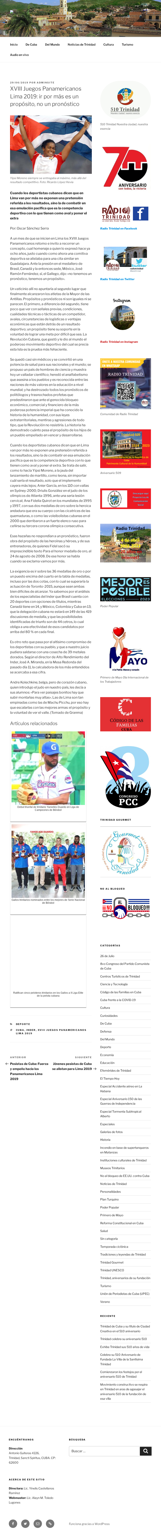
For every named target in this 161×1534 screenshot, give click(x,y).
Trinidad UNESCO (112, 1270)
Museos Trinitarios (112, 1168)
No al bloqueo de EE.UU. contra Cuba (124, 1176)
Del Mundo (52, 44)
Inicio (14, 44)
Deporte (23, 1024)
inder (31, 1030)
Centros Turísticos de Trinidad (120, 976)
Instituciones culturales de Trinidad (123, 1160)
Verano (105, 1301)
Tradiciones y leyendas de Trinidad (123, 1254)
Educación (107, 1062)
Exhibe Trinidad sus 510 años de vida (124, 1347)
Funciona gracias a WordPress (89, 1524)
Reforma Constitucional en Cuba (122, 1223)
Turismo (127, 44)
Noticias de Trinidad (81, 44)
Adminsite (46, 82)
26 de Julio (107, 956)
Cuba (20, 1030)
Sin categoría (109, 1238)
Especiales (107, 1124)
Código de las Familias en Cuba (120, 992)
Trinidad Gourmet (111, 1262)
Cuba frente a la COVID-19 (118, 1000)
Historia (105, 1139)
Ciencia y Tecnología (114, 984)
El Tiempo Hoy (109, 1078)
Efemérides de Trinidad (115, 1070)
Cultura (108, 44)
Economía (107, 1055)
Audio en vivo (19, 55)
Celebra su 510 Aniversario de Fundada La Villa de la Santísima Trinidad (121, 1359)
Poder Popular (109, 1207)
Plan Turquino (109, 1199)
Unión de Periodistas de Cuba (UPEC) (124, 1293)
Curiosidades (109, 1015)
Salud (104, 1231)
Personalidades (110, 1191)
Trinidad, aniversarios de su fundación (125, 1278)
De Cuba (31, 44)
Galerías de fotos (111, 1132)
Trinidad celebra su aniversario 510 (123, 1339)
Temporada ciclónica (114, 1246)
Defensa (106, 1031)
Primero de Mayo (111, 1215)
